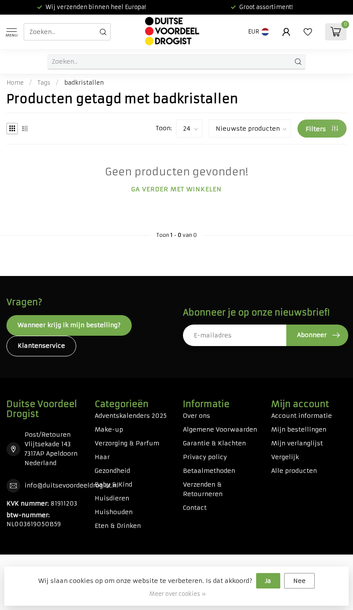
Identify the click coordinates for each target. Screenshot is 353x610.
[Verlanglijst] (307, 31)
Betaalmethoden (209, 471)
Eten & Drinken (118, 526)
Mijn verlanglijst (297, 443)
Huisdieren (112, 498)
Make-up (109, 429)
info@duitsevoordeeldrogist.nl (72, 485)
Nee (299, 581)
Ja (268, 581)
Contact (195, 508)
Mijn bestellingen (298, 429)
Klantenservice (41, 345)
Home (15, 82)
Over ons (196, 416)
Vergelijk (285, 457)
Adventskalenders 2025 (131, 416)
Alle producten (294, 471)
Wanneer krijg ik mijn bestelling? (69, 325)
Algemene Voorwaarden (220, 429)
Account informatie (301, 416)
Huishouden (114, 512)
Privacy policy (205, 457)
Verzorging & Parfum (127, 443)
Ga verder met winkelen (176, 189)
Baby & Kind (113, 484)
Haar (102, 457)
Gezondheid (112, 471)
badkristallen (84, 82)
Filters (317, 129)
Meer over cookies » (177, 594)
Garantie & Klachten (214, 443)
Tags (43, 82)
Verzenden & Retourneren (203, 489)
